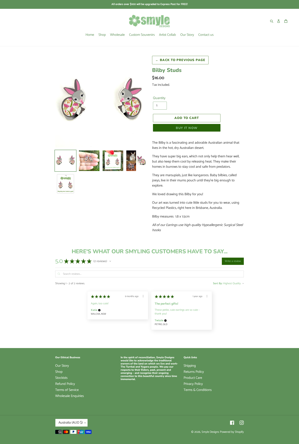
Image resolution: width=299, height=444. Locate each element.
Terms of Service (67, 390)
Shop (58, 372)
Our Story (62, 366)
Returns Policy (194, 372)
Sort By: (217, 283)
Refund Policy (65, 384)
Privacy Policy (193, 384)
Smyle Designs (210, 431)
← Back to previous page (180, 60)
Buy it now (186, 128)
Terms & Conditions (198, 390)
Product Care (193, 378)
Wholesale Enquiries (69, 396)
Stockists (61, 378)
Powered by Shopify (232, 431)
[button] (110, 261)
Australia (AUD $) (70, 423)
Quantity (159, 98)
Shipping (190, 366)
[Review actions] (143, 296)
